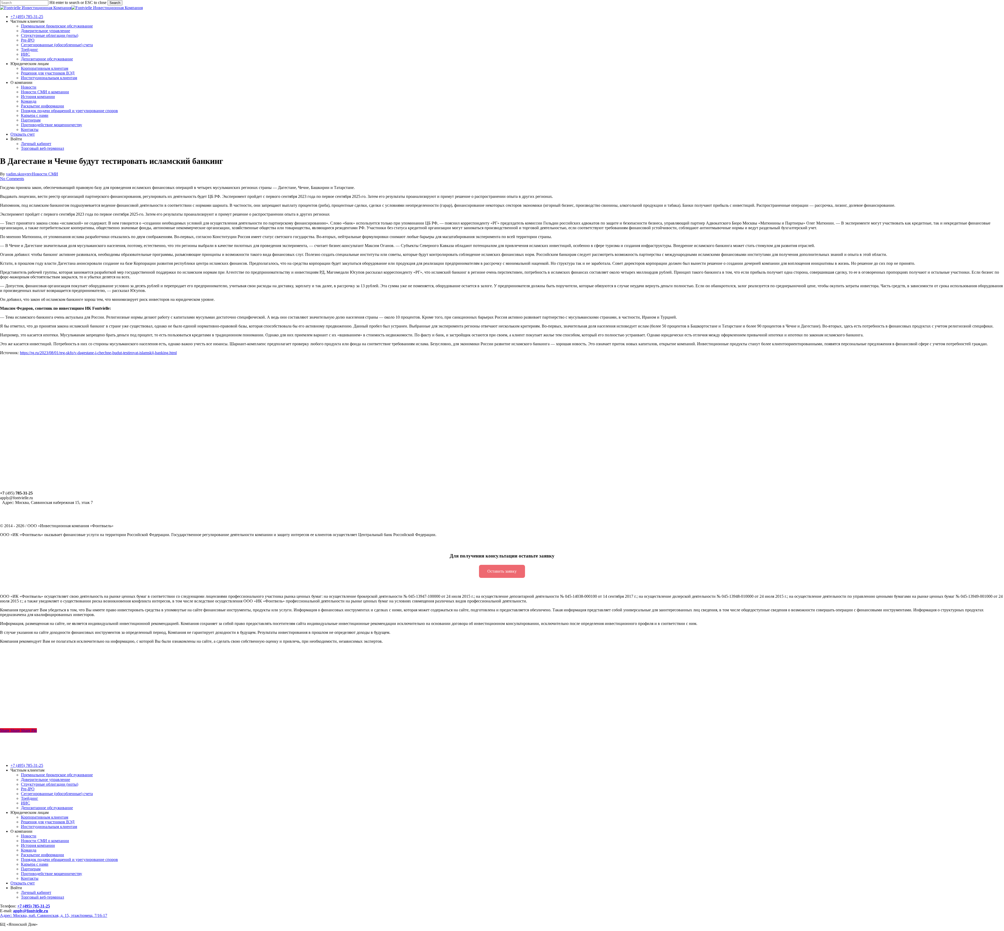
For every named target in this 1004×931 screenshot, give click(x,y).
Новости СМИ (45, 174)
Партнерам (31, 869)
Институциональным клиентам (49, 826)
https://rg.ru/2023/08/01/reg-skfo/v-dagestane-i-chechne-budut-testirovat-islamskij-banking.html (98, 352)
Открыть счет (22, 883)
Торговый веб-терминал (42, 897)
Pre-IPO (28, 789)
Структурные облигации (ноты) (49, 784)
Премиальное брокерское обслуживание (57, 775)
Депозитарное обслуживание (47, 808)
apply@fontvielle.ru (30, 911)
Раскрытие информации (42, 855)
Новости (28, 836)
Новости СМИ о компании (45, 840)
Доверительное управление (45, 779)
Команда (28, 850)
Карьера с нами (34, 864)
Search (115, 3)
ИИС (25, 803)
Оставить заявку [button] (502, 571)
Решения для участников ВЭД (48, 822)
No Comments (12, 178)
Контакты (29, 878)
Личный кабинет (36, 892)
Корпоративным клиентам (44, 817)
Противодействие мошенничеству (51, 873)
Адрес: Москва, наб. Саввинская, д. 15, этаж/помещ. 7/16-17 (53, 915)
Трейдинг (29, 798)
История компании (38, 845)
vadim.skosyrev (19, 174)
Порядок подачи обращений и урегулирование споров (69, 859)
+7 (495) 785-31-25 (26, 765)
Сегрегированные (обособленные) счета (57, 793)
